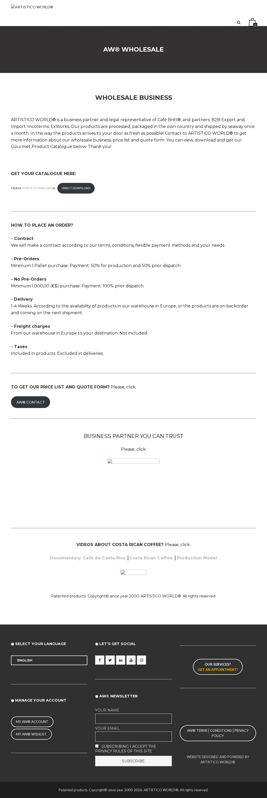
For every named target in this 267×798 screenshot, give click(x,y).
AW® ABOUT (56, 31)
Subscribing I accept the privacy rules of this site (125, 748)
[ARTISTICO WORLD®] (32, 7)
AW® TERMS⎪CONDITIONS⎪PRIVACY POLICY (217, 733)
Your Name (107, 710)
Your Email (107, 728)
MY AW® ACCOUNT (32, 722)
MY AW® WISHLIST (31, 734)
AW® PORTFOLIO (92, 31)
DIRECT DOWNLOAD (76, 188)
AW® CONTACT (215, 31)
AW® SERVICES (179, 31)
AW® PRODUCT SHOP (137, 31)
